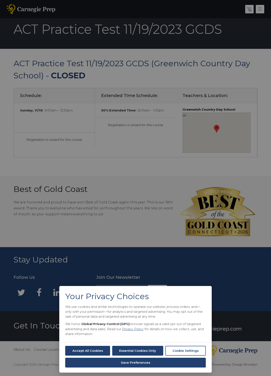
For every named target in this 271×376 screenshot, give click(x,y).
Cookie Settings (186, 351)
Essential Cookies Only (137, 351)
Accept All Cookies (87, 351)
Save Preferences (135, 363)
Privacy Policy (133, 329)
